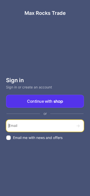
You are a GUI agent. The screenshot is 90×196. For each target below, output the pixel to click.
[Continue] (78, 125)
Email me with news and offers (37, 137)
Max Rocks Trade (45, 13)
